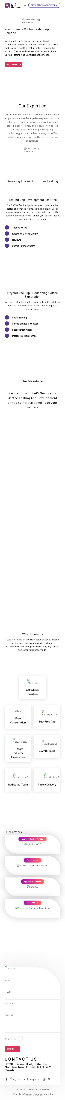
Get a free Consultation (43, 5)
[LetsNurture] (13, 5)
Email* (8, 992)
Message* (9, 1015)
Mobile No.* (10, 1003)
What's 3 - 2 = (11, 1039)
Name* (8, 980)
